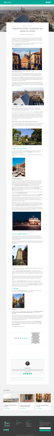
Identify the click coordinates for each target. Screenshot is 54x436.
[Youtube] (50, 2)
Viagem (12, 5)
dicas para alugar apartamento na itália (35, 341)
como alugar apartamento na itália (35, 339)
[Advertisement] (27, 353)
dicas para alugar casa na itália (35, 342)
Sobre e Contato (38, 5)
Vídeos (32, 5)
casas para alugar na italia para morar (35, 338)
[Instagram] (48, 2)
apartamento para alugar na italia (35, 336)
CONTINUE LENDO (7, 408)
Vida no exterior (19, 5)
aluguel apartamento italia (35, 334)
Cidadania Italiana (26, 5)
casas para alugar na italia (36, 336)
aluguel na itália (35, 335)
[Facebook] (46, 2)
